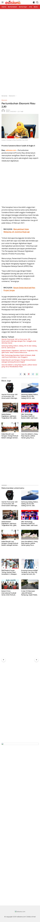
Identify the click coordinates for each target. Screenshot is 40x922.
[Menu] (3, 2)
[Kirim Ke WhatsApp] (36, 374)
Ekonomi (4, 100)
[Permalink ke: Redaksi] (3, 111)
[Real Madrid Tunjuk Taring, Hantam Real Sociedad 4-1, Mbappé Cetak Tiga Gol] (10, 564)
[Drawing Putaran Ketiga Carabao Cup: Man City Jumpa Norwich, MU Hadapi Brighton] (29, 564)
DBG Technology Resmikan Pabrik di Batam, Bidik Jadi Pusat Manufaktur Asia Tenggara (18, 356)
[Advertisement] (20, 29)
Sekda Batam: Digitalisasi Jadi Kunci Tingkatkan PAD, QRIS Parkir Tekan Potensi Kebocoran (20, 351)
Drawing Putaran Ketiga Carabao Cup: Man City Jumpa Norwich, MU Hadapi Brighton (29, 572)
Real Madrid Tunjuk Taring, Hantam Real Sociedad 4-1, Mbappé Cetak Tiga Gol (9, 572)
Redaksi (8, 110)
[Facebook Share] (20, 374)
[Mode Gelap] (34, 2)
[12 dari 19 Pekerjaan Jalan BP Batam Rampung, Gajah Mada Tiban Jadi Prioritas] (29, 584)
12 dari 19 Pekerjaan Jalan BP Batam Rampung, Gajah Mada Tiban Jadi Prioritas (29, 593)
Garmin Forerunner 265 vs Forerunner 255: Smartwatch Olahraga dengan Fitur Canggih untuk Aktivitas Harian (19, 341)
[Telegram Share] (32, 374)
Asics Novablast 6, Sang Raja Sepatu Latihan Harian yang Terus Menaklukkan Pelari (19, 366)
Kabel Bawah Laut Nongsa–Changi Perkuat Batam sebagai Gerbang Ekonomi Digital (19, 361)
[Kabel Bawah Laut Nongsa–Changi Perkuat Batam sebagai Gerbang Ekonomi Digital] (10, 427)
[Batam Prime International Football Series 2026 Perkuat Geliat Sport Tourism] (10, 584)
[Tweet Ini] (24, 374)
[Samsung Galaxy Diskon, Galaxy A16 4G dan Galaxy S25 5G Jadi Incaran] (29, 388)
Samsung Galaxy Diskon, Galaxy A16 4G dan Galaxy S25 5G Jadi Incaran (19, 347)
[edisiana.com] (12, 2)
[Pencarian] (37, 2)
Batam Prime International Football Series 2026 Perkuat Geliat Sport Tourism (9, 593)
